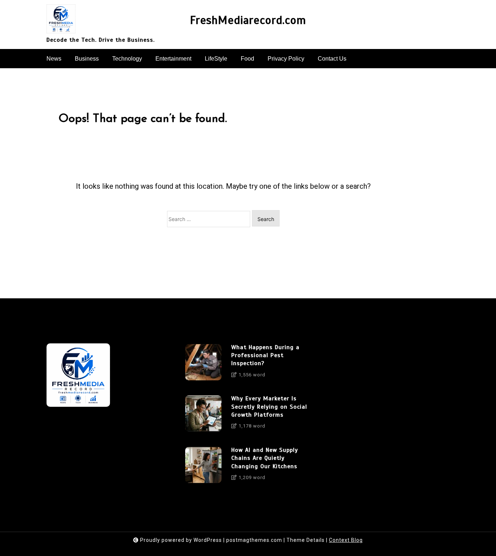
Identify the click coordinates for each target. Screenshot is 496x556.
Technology (127, 59)
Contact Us (332, 59)
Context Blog (346, 540)
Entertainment (173, 59)
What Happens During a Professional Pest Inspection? (265, 355)
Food (247, 59)
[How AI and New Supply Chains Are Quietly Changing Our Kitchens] (203, 466)
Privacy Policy (286, 59)
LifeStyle (216, 59)
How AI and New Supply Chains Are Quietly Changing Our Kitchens (264, 458)
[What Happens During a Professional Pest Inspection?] (203, 363)
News (53, 59)
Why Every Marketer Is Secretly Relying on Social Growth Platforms (269, 406)
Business (87, 59)
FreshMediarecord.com (248, 20)
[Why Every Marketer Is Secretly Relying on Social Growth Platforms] (203, 414)
